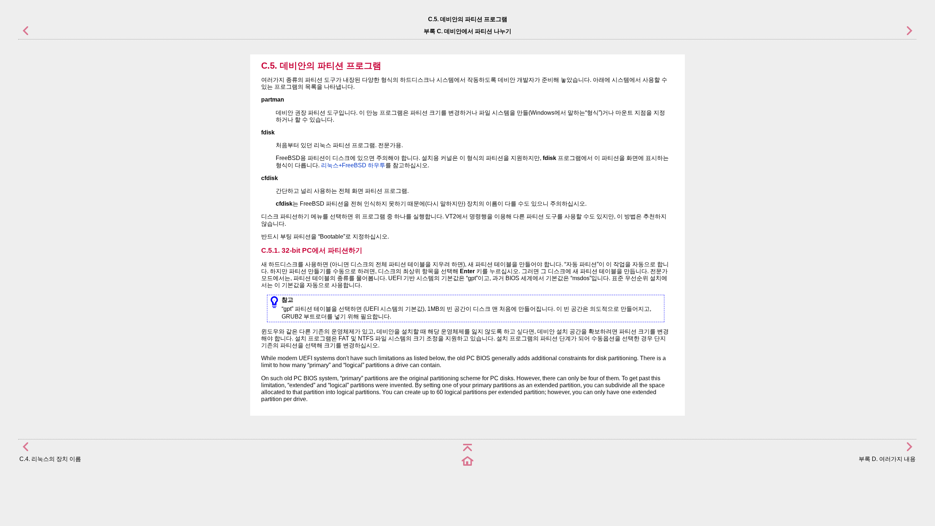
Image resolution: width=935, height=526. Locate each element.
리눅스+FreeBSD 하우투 (353, 165)
